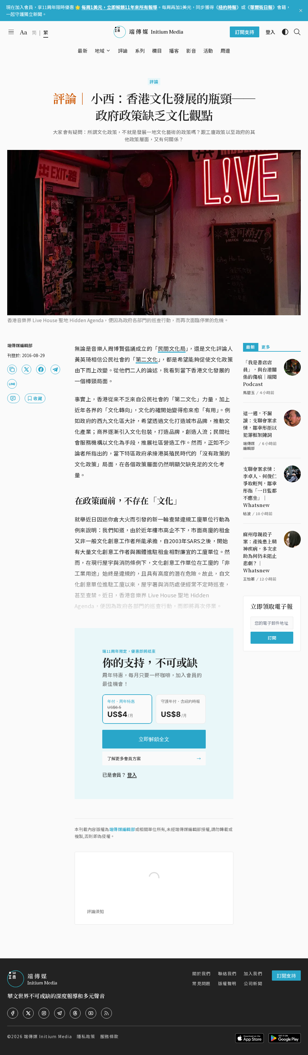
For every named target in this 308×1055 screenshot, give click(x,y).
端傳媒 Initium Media (48, 1036)
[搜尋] (295, 32)
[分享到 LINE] (12, 384)
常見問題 (201, 983)
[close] (301, 10)
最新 (250, 347)
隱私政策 (86, 1036)
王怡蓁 (249, 579)
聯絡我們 (227, 973)
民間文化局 (172, 348)
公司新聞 (253, 983)
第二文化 (147, 359)
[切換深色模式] (283, 32)
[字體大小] (23, 32)
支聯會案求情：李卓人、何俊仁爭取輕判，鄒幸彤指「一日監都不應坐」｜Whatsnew (260, 487)
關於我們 (201, 973)
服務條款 (109, 1036)
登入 (132, 774)
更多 (266, 347)
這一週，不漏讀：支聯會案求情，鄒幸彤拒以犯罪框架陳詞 (260, 424)
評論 (154, 82)
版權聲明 (227, 983)
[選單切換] (108, 50)
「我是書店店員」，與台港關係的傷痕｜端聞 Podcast (260, 373)
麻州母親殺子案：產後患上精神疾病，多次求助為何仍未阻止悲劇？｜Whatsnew (260, 552)
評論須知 (95, 911)
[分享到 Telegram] (55, 369)
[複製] (12, 369)
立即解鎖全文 (154, 739)
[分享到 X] (26, 369)
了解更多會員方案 (124, 758)
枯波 (247, 513)
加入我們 (253, 973)
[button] (100, 50)
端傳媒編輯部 (122, 829)
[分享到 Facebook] (41, 369)
